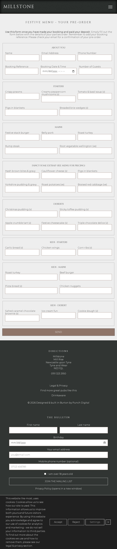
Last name (83, 425)
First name (33, 425)
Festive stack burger (17, 132)
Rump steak (12, 146)
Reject (76, 522)
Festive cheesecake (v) (54, 223)
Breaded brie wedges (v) (74, 108)
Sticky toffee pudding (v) (74, 209)
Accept (58, 522)
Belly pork (48, 132)
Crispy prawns (13, 91)
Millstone (19, 7)
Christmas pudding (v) (18, 209)
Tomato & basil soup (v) (91, 91)
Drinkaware (59, 395)
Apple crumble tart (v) (18, 223)
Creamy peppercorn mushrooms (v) (54, 93)
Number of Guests (90, 66)
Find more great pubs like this (58, 390)
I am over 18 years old (60, 474)
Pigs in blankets (15, 108)
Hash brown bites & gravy (20, 171)
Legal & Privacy (58, 385)
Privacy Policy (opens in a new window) (58, 488)
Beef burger (67, 272)
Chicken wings (50, 247)
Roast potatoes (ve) (53, 184)
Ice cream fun (50, 311)
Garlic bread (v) (14, 247)
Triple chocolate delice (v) (93, 223)
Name (8, 53)
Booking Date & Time (53, 66)
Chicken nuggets (70, 286)
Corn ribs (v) (85, 247)
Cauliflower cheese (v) (54, 171)
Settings (95, 522)
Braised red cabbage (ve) (92, 184)
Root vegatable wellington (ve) (78, 146)
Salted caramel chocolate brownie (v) (20, 312)
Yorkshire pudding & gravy (21, 184)
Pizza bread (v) (13, 286)
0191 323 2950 (58, 373)
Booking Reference (16, 66)
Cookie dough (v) (88, 311)
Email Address (50, 53)
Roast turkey (85, 132)
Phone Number (87, 53)
